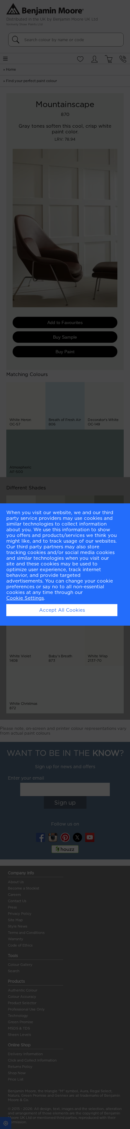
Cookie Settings (25, 598)
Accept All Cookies (62, 610)
